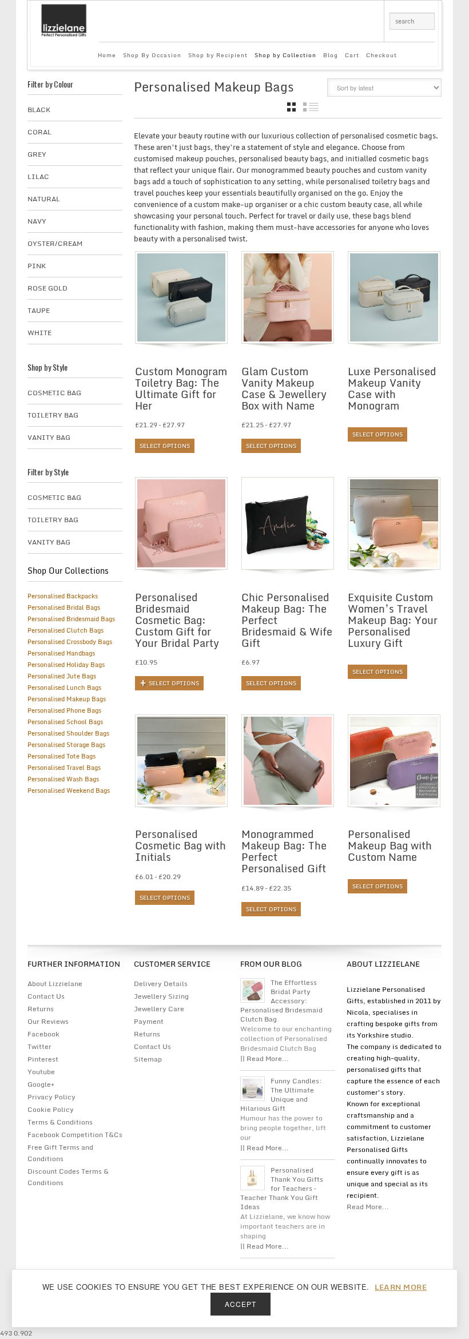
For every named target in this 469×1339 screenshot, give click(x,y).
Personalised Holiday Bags (66, 664)
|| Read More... (264, 1058)
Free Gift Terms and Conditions (60, 1153)
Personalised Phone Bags (64, 710)
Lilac (38, 176)
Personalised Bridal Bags (63, 607)
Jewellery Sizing (161, 996)
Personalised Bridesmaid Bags (71, 619)
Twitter (39, 1046)
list (311, 107)
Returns (40, 1008)
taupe (38, 310)
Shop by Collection (285, 54)
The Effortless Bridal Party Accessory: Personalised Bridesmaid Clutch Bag (281, 1001)
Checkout (381, 54)
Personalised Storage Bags (66, 745)
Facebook (43, 1033)
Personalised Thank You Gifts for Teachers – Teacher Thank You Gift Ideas (281, 1188)
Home (107, 54)
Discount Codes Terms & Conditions (68, 1177)
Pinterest (42, 1059)
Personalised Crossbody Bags (69, 642)
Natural (43, 198)
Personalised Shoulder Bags (68, 733)
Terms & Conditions (60, 1122)
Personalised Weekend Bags (68, 790)
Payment (149, 1021)
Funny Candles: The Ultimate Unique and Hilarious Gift (281, 1094)
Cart (352, 54)
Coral (39, 131)
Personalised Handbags (61, 653)
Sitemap (148, 1059)
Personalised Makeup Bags (66, 699)
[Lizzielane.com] (64, 19)
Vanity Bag (48, 437)
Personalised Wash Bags (63, 779)
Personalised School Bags (65, 722)
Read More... (368, 1206)
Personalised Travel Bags (64, 767)
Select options (165, 445)
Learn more (401, 1287)
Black (38, 109)
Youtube (41, 1071)
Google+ (40, 1084)
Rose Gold (47, 288)
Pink (36, 265)
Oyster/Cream (54, 243)
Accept (240, 1304)
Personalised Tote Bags (61, 756)
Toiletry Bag (52, 415)
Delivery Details (161, 983)
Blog (330, 54)
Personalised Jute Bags (61, 676)
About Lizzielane (54, 983)
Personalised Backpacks (62, 596)
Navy (36, 221)
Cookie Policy (50, 1109)
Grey (36, 154)
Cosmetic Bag (54, 392)
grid (291, 107)
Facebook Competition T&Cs (74, 1134)
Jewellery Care (159, 1008)
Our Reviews (48, 1021)
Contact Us (46, 996)
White (39, 332)
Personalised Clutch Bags (65, 630)
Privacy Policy (51, 1096)
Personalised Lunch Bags (64, 687)
